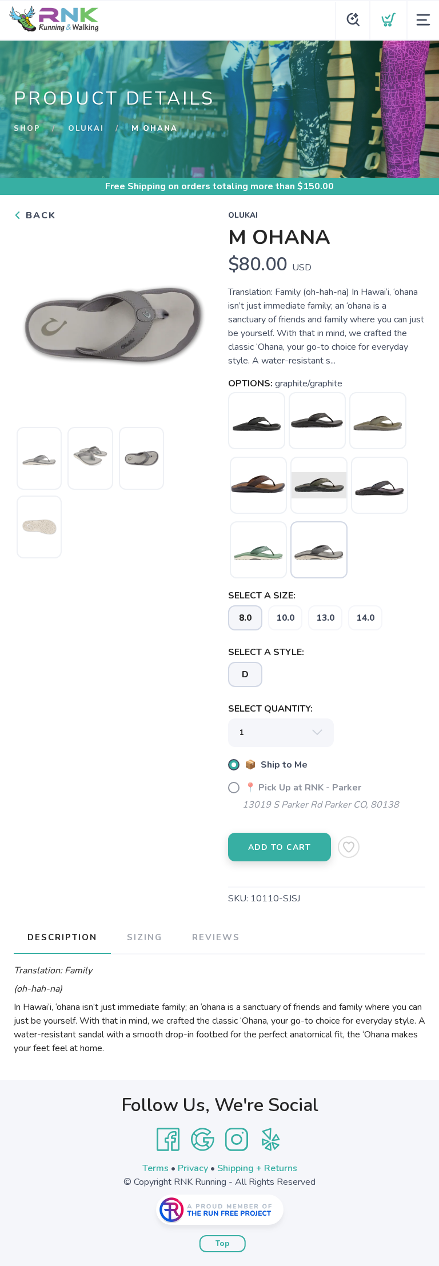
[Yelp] (271, 1140)
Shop (27, 128)
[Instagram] (237, 1140)
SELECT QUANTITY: (270, 708)
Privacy (193, 1168)
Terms (155, 1168)
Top (222, 1244)
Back (39, 215)
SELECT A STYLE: (266, 652)
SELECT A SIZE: (262, 595)
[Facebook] (168, 1140)
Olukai (86, 128)
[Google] (202, 1140)
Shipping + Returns (257, 1168)
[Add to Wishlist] (349, 847)
